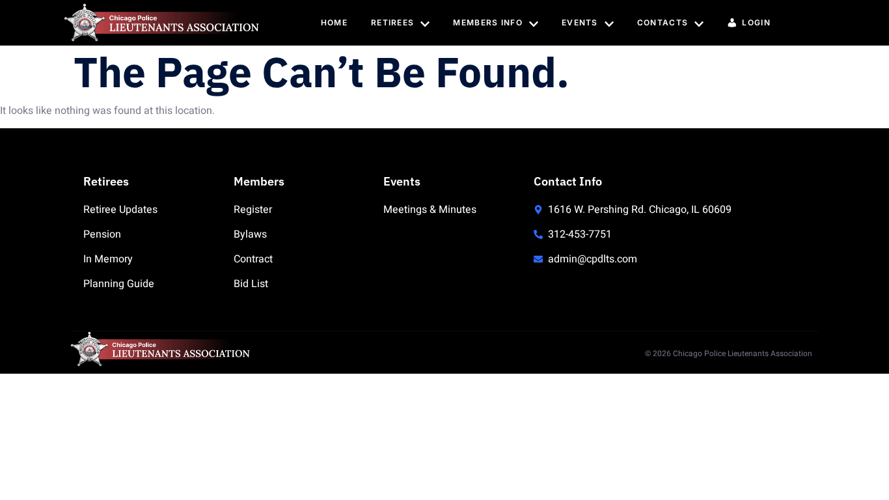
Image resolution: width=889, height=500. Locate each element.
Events (580, 22)
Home (334, 22)
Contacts (662, 22)
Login (756, 22)
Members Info (488, 22)
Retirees (392, 22)
